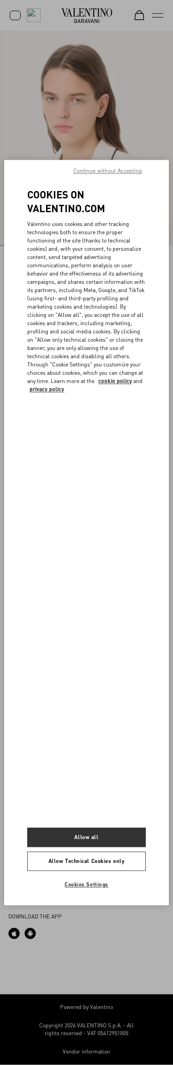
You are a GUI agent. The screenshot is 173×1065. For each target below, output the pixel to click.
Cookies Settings (86, 884)
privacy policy (47, 389)
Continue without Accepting (108, 170)
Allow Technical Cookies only (86, 860)
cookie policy (115, 381)
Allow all (86, 837)
